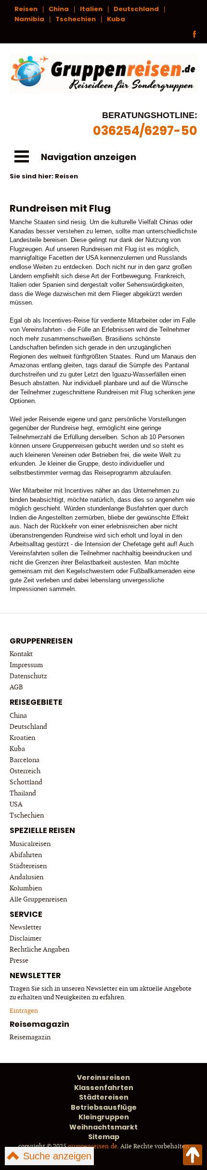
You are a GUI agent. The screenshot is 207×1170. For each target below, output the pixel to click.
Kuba (116, 19)
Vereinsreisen (103, 1077)
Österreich (25, 771)
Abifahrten (26, 855)
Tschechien (75, 19)
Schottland (26, 782)
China (59, 8)
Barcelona (24, 760)
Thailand (23, 793)
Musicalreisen (30, 844)
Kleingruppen (103, 1117)
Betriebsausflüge (104, 1107)
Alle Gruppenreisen (38, 899)
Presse (19, 960)
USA (16, 804)
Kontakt (21, 654)
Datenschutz (28, 676)
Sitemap (103, 1137)
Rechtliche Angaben (39, 949)
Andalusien (26, 877)
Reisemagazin (30, 1037)
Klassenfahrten (103, 1087)
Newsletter (25, 927)
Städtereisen (28, 866)
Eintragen (24, 1011)
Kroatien (22, 738)
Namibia (29, 19)
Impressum (26, 665)
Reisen (26, 8)
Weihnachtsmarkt (103, 1127)
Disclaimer (25, 938)
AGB (16, 687)
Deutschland (136, 8)
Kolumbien (26, 888)
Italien (91, 8)
